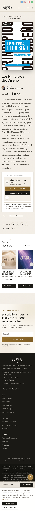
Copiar (7, 228)
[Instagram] (3, 388)
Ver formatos (27, 485)
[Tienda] (24, 8)
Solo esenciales (10, 507)
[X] (16, 388)
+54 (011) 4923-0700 (11, 378)
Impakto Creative (24, 461)
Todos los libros (7, 398)
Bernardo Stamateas (14, 16)
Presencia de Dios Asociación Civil (20, 458)
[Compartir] (13, 228)
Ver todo (27, 245)
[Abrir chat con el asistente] (30, 477)
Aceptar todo (9, 503)
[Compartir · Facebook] (17, 224)
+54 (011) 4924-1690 (11, 380)
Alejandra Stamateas (9, 425)
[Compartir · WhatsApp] (13, 224)
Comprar (8, 285)
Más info (5, 499)
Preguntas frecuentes (9, 438)
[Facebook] (8, 388)
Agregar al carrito (18, 193)
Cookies (4, 448)
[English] (25, 2)
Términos (5, 441)
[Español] (22, 2)
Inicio (3, 16)
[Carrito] (32, 8)
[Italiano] (28, 2)
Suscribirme (17, 340)
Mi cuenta (5, 429)
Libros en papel (7, 409)
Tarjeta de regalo (8, 412)
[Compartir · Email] (26, 224)
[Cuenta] (28, 8)
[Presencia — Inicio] (7, 8)
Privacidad (5, 445)
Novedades (6, 402)
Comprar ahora (18, 188)
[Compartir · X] (22, 224)
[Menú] (19, 8)
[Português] (32, 2)
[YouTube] (12, 388)
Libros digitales (7, 405)
